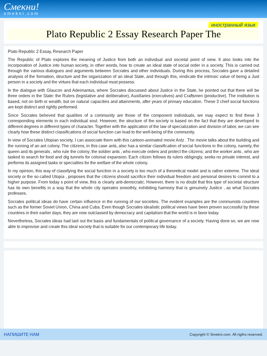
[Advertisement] (133, 289)
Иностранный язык (233, 25)
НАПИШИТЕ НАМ (21, 334)
